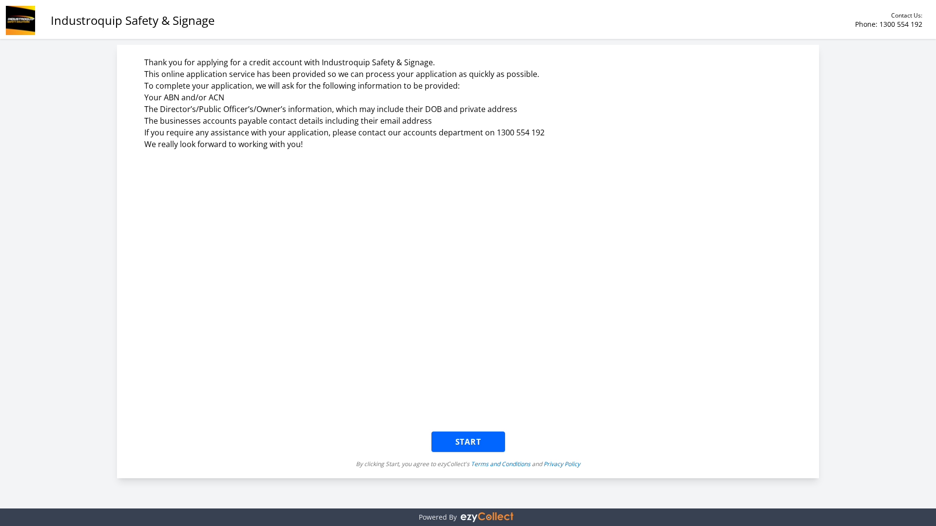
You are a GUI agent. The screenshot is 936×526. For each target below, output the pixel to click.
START (468, 441)
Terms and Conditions (500, 464)
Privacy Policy (562, 464)
